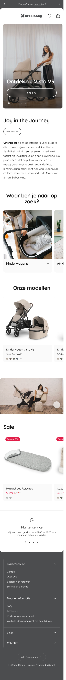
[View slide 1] (26, 542)
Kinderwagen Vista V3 (20, 349)
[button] (56, 404)
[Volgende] (58, 4)
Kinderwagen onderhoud (20, 616)
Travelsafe (12, 611)
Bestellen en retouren (18, 581)
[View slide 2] (30, 542)
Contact (11, 571)
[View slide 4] (38, 542)
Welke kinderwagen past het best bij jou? (29, 621)
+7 (21, 359)
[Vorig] (4, 4)
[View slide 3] (34, 542)
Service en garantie (17, 586)
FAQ (9, 606)
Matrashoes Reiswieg (19, 488)
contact (38, 4)
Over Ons (12, 576)
